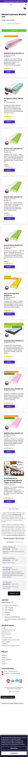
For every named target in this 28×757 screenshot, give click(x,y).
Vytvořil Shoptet (15, 691)
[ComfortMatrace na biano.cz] (20, 681)
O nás (3, 636)
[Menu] (26, 4)
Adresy (3, 661)
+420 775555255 (9, 610)
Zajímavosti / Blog (6, 634)
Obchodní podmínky (7, 637)
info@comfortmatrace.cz (11, 605)
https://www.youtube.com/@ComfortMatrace (15, 619)
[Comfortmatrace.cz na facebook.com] (13, 681)
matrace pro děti (16, 514)
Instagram (7, 615)
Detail (9, 72)
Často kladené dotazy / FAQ (8, 630)
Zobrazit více (14, 593)
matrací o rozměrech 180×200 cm (16, 535)
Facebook (7, 612)
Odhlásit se (4, 663)
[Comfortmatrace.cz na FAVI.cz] (8, 681)
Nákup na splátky (6, 641)
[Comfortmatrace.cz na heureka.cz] (17, 681)
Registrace (4, 657)
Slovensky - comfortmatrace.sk (12, 673)
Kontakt (3, 628)
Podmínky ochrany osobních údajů (10, 639)
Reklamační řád (6, 632)
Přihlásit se (4, 655)
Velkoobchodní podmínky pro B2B (10, 645)
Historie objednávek (7, 659)
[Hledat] (10, 4)
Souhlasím (14, 753)
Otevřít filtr (14, 30)
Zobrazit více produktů (13, 23)
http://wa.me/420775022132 (12, 617)
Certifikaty (4, 643)
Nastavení (14, 748)
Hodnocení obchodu (14, 538)
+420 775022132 (9, 608)
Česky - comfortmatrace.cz (11, 671)
